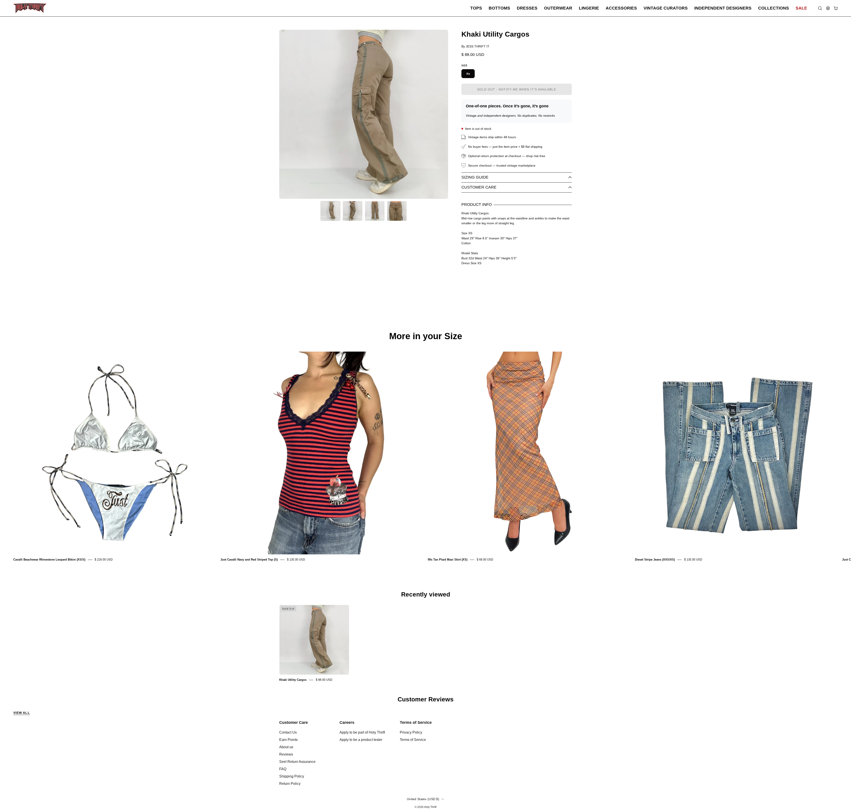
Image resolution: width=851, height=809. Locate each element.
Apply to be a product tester (361, 740)
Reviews (286, 754)
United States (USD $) (423, 799)
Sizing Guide (474, 177)
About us (286, 747)
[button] (476, 8)
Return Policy (290, 783)
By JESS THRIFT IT (475, 46)
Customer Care (478, 187)
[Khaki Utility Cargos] (330, 211)
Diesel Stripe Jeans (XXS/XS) (655, 559)
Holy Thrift (430, 807)
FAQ (282, 769)
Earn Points (288, 740)
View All (21, 713)
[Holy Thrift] (30, 8)
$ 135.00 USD (296, 559)
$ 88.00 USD (324, 679)
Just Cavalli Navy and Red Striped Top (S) (249, 559)
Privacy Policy (411, 732)
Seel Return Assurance (297, 762)
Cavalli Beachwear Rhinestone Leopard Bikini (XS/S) (49, 559)
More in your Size (425, 336)
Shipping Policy (291, 776)
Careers (347, 722)
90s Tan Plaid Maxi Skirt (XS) (447, 559)
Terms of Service (416, 722)
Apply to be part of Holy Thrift (362, 732)
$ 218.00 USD (104, 559)
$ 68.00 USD (485, 559)
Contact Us (288, 732)
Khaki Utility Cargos (292, 679)
